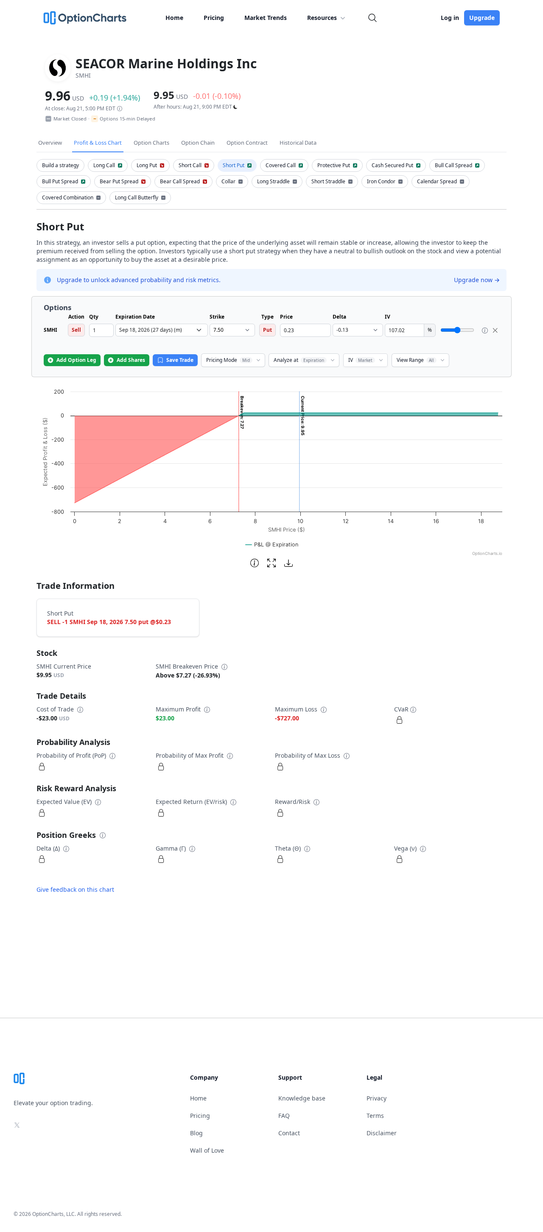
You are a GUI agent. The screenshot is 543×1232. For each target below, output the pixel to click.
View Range (415, 360)
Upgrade (482, 18)
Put (267, 329)
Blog (196, 1133)
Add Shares (131, 360)
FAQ (284, 1116)
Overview (50, 142)
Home (174, 18)
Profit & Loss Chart (98, 142)
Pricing (214, 18)
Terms (375, 1116)
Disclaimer (382, 1133)
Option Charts (151, 142)
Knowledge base (301, 1098)
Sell (76, 329)
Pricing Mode (228, 360)
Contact (289, 1133)
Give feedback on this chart (75, 889)
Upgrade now (477, 280)
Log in (450, 18)
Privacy (376, 1098)
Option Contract (247, 142)
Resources (322, 18)
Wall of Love (207, 1150)
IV (360, 360)
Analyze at (299, 360)
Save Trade (179, 360)
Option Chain (198, 142)
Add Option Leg (76, 360)
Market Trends (265, 18)
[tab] (60, 165)
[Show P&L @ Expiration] (272, 544)
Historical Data (298, 142)
